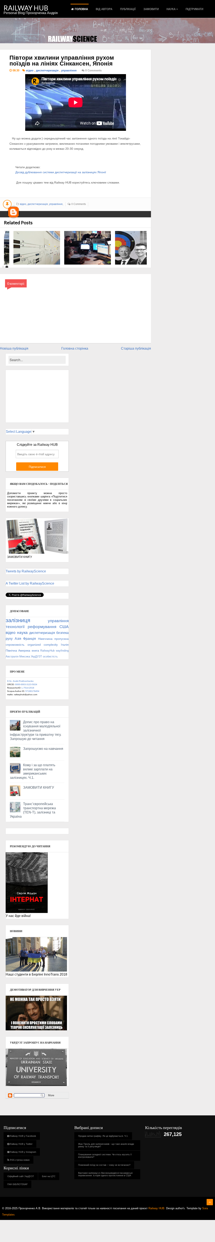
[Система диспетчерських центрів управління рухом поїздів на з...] (36, 248)
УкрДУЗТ (36, 656)
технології (15, 626)
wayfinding (62, 650)
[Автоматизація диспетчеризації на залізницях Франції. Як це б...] (87, 248)
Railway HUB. (156, 1208)
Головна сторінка (74, 348)
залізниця (18, 620)
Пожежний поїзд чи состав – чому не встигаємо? (104, 1165)
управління (69, 70)
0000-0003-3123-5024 (26, 684)
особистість (50, 656)
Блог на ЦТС (48, 1176)
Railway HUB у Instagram (22, 1152)
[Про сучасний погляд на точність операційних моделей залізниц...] (138, 248)
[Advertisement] (37, 396)
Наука (171, 9)
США (64, 626)
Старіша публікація (136, 348)
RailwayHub (47, 650)
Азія (18, 638)
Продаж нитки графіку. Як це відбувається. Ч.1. (103, 1136)
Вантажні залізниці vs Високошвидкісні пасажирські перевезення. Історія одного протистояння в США (105, 1174)
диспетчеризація (47, 70)
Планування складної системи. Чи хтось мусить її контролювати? (105, 1155)
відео (30, 70)
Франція (29, 638)
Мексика (24, 656)
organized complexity (43, 644)
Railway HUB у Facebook (22, 1136)
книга (35, 650)
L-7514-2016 (28, 688)
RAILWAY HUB (26, 8)
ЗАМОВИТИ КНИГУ (38, 787)
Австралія (12, 656)
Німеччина (45, 638)
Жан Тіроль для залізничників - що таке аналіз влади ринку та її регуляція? (106, 1145)
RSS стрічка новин (19, 1160)
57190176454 (32, 691)
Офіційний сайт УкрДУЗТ (20, 1176)
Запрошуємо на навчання (43, 748)
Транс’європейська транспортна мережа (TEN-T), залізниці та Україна (33, 810)
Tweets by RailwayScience (26, 571)
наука (22, 632)
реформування (42, 626)
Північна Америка (18, 650)
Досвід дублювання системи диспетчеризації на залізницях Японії (60, 172)
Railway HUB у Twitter (21, 1144)
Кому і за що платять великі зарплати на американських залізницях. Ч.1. (32, 771)
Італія (65, 644)
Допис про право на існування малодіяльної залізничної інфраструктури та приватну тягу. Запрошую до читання (35, 730)
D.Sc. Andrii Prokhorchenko (20, 681)
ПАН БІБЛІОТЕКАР (17, 1184)
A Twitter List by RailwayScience (30, 583)
